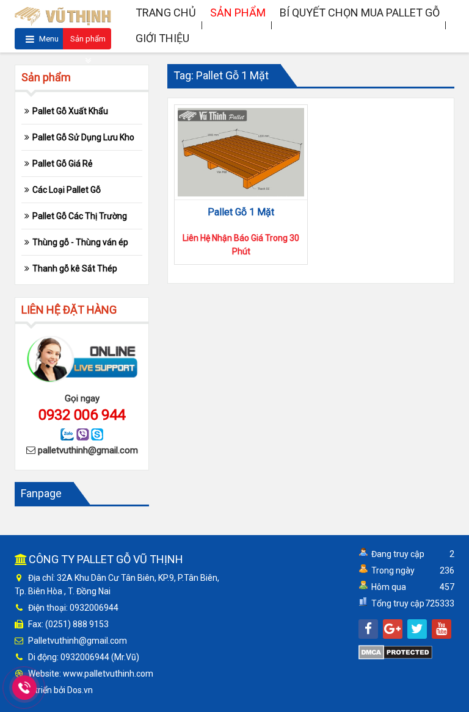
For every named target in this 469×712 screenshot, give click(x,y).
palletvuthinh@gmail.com (88, 450)
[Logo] (63, 15)
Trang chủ (166, 12)
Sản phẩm (88, 38)
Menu (48, 38)
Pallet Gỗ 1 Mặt (241, 212)
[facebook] (368, 629)
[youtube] (441, 629)
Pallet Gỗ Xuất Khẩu (70, 111)
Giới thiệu (162, 38)
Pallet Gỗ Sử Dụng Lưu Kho (83, 137)
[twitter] (417, 629)
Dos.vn (80, 690)
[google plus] (392, 629)
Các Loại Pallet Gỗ (66, 190)
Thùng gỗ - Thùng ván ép (80, 242)
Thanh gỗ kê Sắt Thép (74, 268)
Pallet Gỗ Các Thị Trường (79, 216)
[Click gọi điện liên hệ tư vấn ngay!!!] (24, 687)
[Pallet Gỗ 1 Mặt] (241, 152)
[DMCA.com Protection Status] (395, 651)
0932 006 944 (81, 414)
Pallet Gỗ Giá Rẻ (62, 163)
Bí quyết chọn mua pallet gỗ (360, 12)
